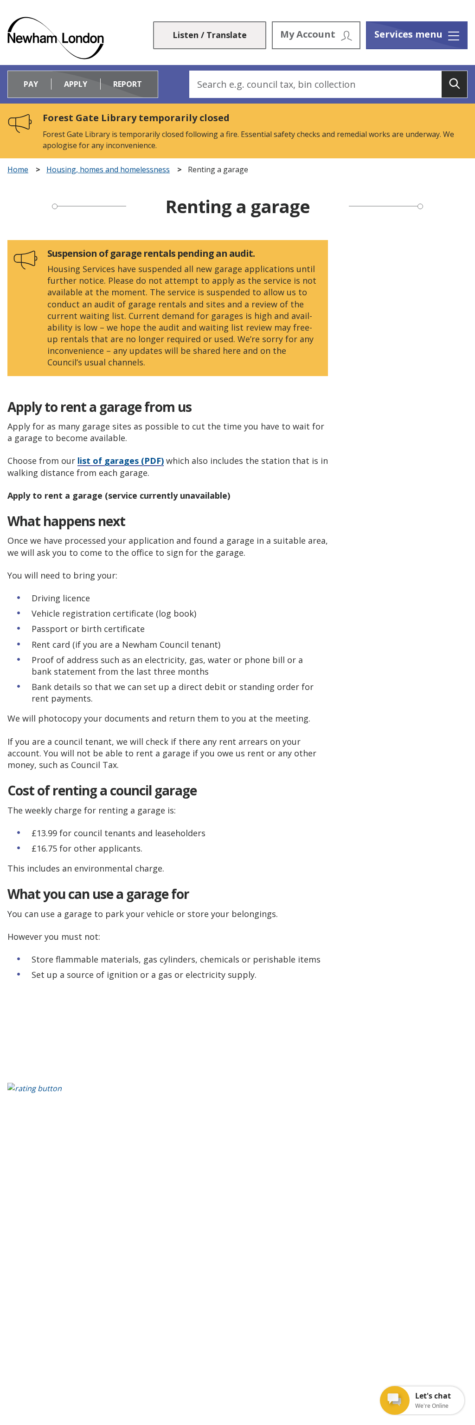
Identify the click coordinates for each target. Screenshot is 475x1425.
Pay (31, 84)
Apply (75, 84)
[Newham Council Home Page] (55, 38)
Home (17, 170)
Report (127, 84)
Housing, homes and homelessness (108, 170)
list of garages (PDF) (120, 460)
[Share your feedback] (237, 1093)
